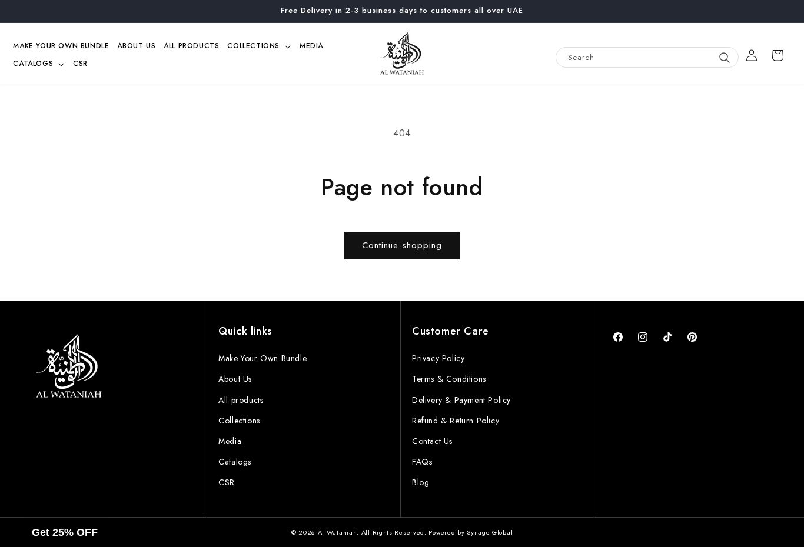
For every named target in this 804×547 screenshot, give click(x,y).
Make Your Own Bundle (262, 358)
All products (240, 400)
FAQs (422, 462)
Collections (239, 420)
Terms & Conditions (449, 379)
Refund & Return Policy (455, 420)
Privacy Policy (438, 358)
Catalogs (234, 462)
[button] (259, 46)
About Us (235, 379)
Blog (420, 482)
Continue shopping (402, 245)
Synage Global (490, 532)
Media (229, 441)
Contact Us (432, 441)
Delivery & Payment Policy (461, 400)
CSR (226, 482)
